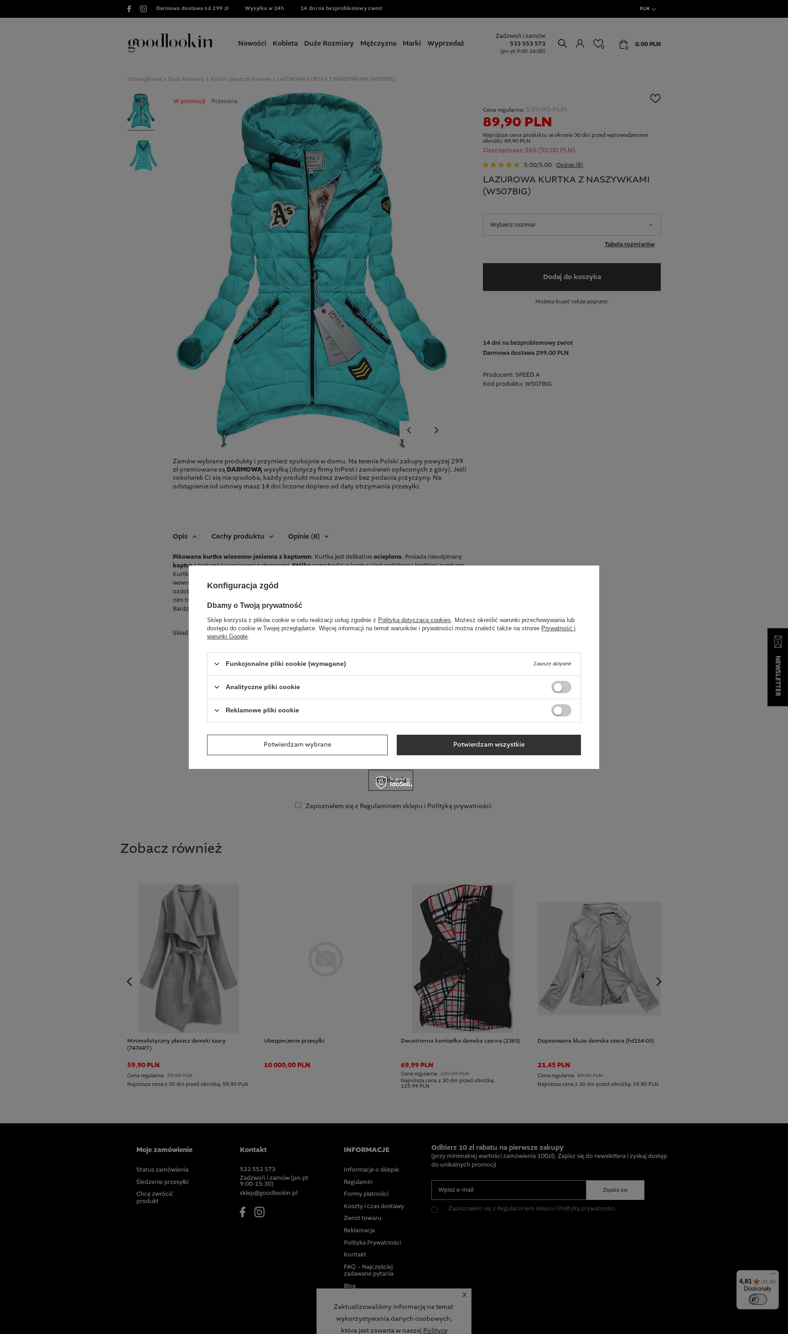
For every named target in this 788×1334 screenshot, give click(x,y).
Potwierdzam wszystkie (488, 744)
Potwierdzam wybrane (297, 744)
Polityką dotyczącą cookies (414, 619)
